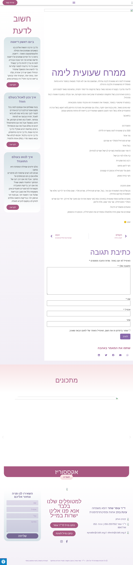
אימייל (126, 310)
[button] (74, 2)
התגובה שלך (124, 266)
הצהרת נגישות (43, 561)
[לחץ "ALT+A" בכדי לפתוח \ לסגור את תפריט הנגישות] (3, 561)
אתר (128, 320)
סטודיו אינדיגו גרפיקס (58, 561)
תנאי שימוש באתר (31, 561)
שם (128, 299)
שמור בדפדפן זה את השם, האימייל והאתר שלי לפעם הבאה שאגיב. (98, 330)
